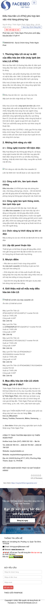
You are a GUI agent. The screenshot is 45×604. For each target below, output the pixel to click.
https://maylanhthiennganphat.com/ (24, 483)
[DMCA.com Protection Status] (16, 556)
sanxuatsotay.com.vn (10, 563)
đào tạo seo (35, 552)
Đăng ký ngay (22, 520)
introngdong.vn (8, 560)
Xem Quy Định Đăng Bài (31, 27)
